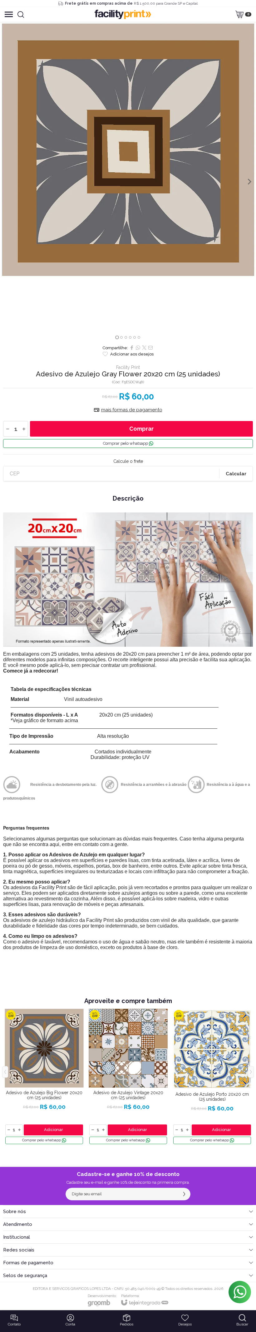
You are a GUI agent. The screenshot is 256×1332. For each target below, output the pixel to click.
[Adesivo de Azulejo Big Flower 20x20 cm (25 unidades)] (44, 1076)
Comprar (141, 428)
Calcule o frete (128, 461)
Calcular (236, 474)
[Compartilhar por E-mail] (150, 347)
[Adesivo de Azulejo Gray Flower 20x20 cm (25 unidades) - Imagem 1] (128, 150)
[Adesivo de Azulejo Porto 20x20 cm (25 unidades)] (212, 1076)
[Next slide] (249, 181)
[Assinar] (184, 1194)
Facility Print (128, 367)
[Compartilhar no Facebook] (132, 347)
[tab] (117, 337)
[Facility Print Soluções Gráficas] (123, 14)
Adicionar (53, 1129)
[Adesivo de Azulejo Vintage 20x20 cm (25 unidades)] (128, 1076)
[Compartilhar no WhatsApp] (138, 347)
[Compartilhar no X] (144, 347)
